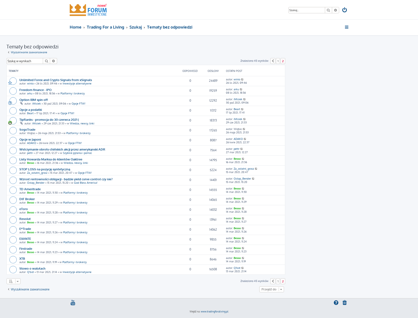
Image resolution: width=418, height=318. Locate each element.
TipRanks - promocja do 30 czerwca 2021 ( (49, 119)
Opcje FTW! (78, 103)
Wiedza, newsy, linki (82, 123)
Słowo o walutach (32, 268)
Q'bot (30, 272)
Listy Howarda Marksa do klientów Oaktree (50, 159)
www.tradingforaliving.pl (214, 311)
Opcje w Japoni (30, 139)
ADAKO (31, 143)
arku (29, 93)
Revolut (25, 219)
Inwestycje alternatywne (77, 83)
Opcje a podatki (30, 109)
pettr (30, 153)
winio (30, 83)
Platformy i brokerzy (72, 93)
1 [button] (277, 61)
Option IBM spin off (33, 100)
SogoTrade (27, 129)
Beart (30, 113)
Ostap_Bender (36, 182)
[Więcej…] (347, 27)
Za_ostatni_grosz (37, 172)
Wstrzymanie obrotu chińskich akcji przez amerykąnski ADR (62, 149)
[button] (272, 61)
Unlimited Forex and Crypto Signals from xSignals (55, 80)
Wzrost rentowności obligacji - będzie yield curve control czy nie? (66, 179)
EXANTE (25, 238)
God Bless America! (85, 182)
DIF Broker (27, 199)
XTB (22, 258)
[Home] (88, 9)
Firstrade (25, 248)
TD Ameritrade (30, 189)
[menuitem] (345, 10)
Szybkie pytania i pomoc (77, 153)
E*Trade (25, 229)
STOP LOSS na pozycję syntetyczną (44, 169)
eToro (23, 209)
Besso (30, 163)
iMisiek (36, 103)
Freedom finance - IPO (35, 90)
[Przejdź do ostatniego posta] (242, 79)
